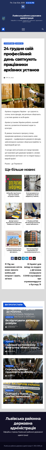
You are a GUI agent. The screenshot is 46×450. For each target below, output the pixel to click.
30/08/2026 (11, 351)
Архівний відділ (9, 43)
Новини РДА (19, 43)
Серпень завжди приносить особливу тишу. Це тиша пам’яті (20, 372)
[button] (43, 29)
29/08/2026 (11, 376)
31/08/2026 (11, 327)
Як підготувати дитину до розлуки (22, 322)
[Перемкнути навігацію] (23, 29)
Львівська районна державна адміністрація (26, 17)
